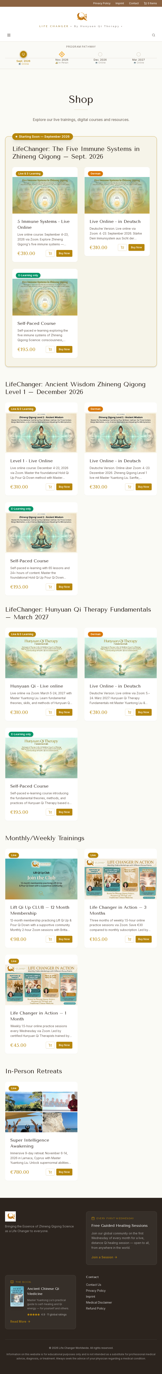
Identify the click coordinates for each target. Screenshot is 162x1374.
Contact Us (93, 1284)
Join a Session (102, 1257)
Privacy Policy (102, 3)
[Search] (153, 35)
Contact (134, 3)
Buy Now (64, 253)
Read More (18, 1321)
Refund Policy (95, 1308)
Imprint (120, 3)
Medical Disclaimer (99, 1302)
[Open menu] (9, 35)
